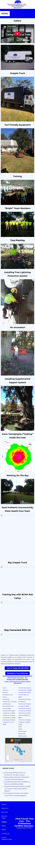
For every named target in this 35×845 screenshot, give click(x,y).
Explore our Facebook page (9, 655)
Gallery (20, 724)
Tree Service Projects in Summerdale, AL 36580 (24, 715)
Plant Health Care (8, 706)
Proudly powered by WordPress (24, 828)
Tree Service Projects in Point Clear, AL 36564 (24, 695)
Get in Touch (22, 731)
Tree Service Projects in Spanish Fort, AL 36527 (9, 722)
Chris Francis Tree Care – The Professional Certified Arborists (24, 822)
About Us (5, 690)
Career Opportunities (7, 838)
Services (5, 692)
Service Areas (7, 708)
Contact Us (6, 833)
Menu (5, 13)
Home (4, 688)
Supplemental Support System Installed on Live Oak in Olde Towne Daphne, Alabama (17, 789)
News (20, 727)
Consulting (6, 699)
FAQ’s (20, 729)
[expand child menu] (12, 812)
